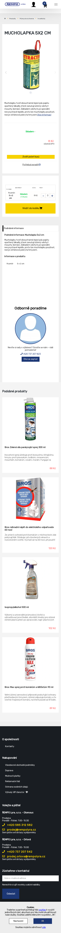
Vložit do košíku (31, 208)
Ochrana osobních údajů (16, 787)
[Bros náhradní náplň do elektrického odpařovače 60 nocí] (30, 499)
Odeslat (11, 893)
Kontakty (9, 746)
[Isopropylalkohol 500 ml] (30, 579)
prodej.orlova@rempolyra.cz (25, 856)
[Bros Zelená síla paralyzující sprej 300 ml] (30, 419)
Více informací (44, 115)
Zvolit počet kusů (31, 157)
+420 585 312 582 (19, 825)
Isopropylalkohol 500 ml (17, 607)
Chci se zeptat (31, 359)
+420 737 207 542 (19, 851)
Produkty (12, 19)
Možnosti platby (12, 776)
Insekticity (41, 19)
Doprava (9, 770)
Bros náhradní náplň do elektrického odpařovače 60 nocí (29, 528)
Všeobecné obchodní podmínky (20, 765)
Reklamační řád (12, 781)
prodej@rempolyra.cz (21, 829)
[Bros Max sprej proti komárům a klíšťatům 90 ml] (30, 659)
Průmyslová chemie (27, 19)
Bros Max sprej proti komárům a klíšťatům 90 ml (29, 687)
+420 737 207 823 (32, 354)
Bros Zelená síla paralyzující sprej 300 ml (25, 447)
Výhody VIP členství (14, 792)
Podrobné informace (14, 228)
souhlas (42, 910)
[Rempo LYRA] (15, 4)
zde (44, 927)
